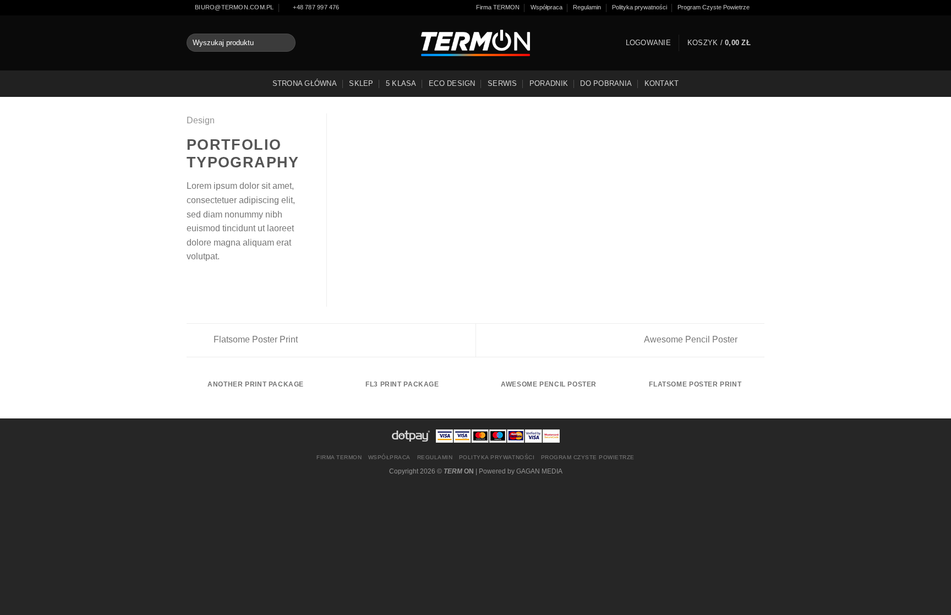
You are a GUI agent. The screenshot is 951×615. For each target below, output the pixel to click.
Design (201, 120)
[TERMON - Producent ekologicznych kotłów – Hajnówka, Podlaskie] (475, 42)
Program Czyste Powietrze (713, 7)
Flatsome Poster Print (254, 339)
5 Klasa (401, 83)
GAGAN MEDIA (539, 471)
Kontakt (661, 83)
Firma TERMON (498, 7)
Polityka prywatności (639, 7)
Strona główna (304, 83)
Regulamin (587, 7)
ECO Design (452, 83)
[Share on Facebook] (193, 282)
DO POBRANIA (606, 83)
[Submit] (285, 43)
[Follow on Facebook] (760, 7)
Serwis (502, 83)
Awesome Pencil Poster (692, 339)
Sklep (361, 83)
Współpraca (546, 7)
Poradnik (548, 83)
